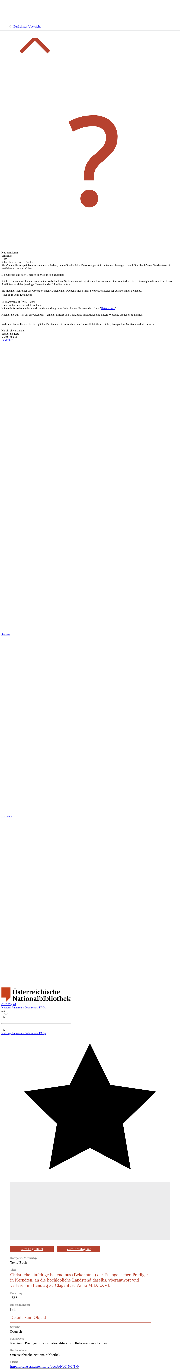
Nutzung (6, 1007)
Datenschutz (108, 308)
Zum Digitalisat (32, 1249)
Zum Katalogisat (79, 1249)
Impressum (18, 1007)
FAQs (42, 1007)
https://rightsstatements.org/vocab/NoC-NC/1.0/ (44, 1366)
